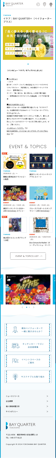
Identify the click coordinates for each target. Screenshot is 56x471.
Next (33, 307)
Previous (22, 307)
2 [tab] (29, 307)
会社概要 (9, 401)
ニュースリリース (12, 396)
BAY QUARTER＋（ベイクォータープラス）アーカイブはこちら (27, 132)
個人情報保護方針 (13, 406)
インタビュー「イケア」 (15, 128)
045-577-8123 (16, 437)
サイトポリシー (12, 411)
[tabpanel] (28, 43)
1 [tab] (28, 64)
